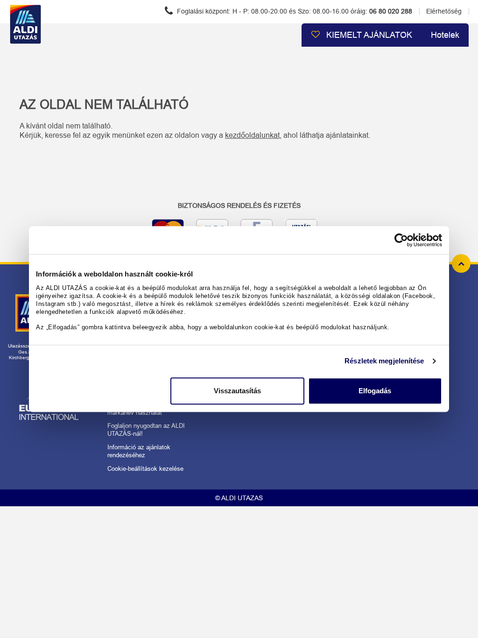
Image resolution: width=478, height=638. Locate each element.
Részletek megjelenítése (384, 361)
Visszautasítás (237, 391)
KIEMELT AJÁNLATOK (368, 35)
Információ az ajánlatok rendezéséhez (138, 451)
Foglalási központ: (293, 11)
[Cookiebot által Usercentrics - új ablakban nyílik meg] (401, 240)
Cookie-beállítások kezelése (145, 468)
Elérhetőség (444, 11)
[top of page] (461, 263)
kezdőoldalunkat (252, 135)
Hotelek (445, 35)
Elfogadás (374, 391)
